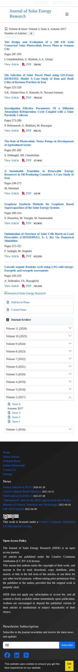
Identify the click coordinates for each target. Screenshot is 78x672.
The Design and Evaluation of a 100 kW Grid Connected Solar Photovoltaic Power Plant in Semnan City (39, 45)
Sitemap (7, 474)
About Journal (11, 456)
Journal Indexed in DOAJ (17, 487)
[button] (42, 668)
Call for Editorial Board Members (22, 491)
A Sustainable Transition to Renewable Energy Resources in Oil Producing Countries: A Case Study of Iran (39, 174)
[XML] (69, 29)
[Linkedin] (16, 656)
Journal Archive (21, 319)
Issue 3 (16, 412)
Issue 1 (16, 421)
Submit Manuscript (14, 465)
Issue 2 (16, 417)
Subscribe (67, 645)
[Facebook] (7, 656)
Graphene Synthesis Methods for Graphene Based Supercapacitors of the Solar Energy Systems (39, 205)
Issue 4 (16, 404)
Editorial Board (11, 461)
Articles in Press (19, 302)
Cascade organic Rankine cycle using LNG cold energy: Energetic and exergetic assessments (39, 268)
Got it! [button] (69, 666)
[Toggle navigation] (66, 14)
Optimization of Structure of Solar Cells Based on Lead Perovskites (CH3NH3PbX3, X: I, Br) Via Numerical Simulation (39, 237)
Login (42, 3)
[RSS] (26, 656)
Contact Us (9, 469)
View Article (11, 64)
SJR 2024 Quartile (13, 509)
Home (6, 452)
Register (64, 3)
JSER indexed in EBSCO (17, 496)
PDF (33, 64)
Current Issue (18, 309)
